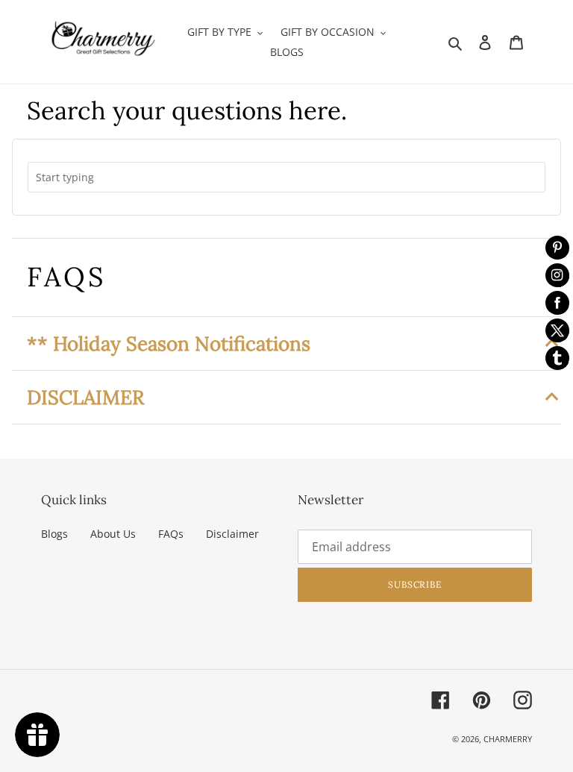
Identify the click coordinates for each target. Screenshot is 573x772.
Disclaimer (232, 534)
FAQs (171, 534)
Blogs (54, 534)
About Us (113, 534)
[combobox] (286, 177)
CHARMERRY (507, 738)
